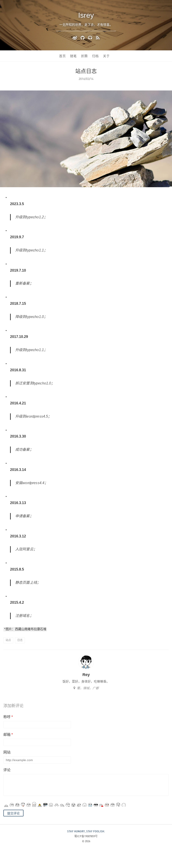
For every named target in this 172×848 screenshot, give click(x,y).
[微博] (75, 37)
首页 (62, 56)
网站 (7, 752)
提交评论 (13, 813)
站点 (8, 640)
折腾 (84, 56)
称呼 (8, 717)
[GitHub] (83, 37)
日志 (20, 640)
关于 (106, 56)
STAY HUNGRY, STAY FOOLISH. (86, 831)
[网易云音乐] (91, 37)
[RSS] (97, 37)
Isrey (86, 15)
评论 (7, 770)
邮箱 (8, 734)
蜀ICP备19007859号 (86, 836)
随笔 (73, 56)
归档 (95, 56)
